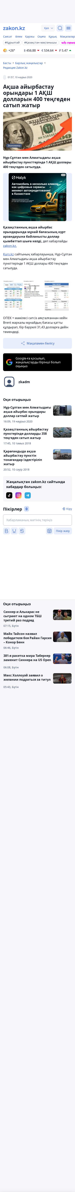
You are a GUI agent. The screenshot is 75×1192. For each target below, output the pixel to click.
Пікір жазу (63, 531)
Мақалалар (67, 36)
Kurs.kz (8, 254)
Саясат (7, 36)
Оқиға (42, 36)
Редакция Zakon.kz (15, 67)
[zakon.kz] (14, 28)
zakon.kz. (10, 246)
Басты (7, 63)
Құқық (53, 36)
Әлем (18, 36)
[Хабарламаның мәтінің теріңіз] (37, 520)
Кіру (69, 509)
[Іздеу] (60, 28)
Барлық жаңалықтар (29, 63)
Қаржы (29, 36)
